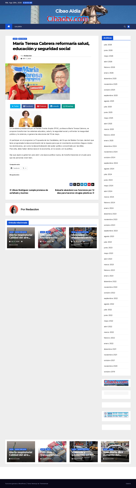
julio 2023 (108, 242)
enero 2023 (108, 276)
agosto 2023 (109, 236)
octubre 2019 (109, 372)
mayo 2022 (108, 321)
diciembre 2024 (110, 146)
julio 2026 (108, 45)
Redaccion (28, 56)
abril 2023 (108, 259)
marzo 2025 (109, 129)
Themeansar (44, 483)
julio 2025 (108, 107)
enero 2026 (109, 73)
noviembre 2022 (110, 287)
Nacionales (22, 38)
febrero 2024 (109, 202)
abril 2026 (108, 62)
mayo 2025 (108, 118)
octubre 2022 (109, 293)
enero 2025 (108, 140)
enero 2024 (109, 208)
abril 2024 (108, 191)
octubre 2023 (109, 225)
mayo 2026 (108, 56)
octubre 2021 (109, 360)
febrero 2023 (109, 270)
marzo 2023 (109, 264)
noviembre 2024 (111, 152)
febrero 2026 (109, 67)
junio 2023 (108, 248)
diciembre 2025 (110, 78)
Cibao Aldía (67, 11)
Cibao (48, 232)
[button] (125, 27)
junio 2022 (108, 315)
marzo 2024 (109, 197)
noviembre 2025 (110, 84)
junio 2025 (108, 112)
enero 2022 (108, 343)
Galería (18, 27)
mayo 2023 (108, 253)
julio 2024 (108, 174)
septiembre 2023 (111, 231)
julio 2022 (108, 310)
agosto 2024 (109, 169)
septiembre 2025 (111, 95)
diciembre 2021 (110, 349)
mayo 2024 (108, 186)
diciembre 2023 (110, 214)
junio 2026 (108, 50)
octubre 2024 (109, 157)
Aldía (15, 38)
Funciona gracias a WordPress (15, 483)
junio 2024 (108, 180)
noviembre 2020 (111, 366)
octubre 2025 (109, 90)
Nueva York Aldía (20, 232)
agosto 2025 (109, 101)
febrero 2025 (109, 135)
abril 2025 (108, 124)
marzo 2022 (109, 332)
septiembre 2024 (111, 163)
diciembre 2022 (110, 281)
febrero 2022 (109, 338)
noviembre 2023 (110, 219)
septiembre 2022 (111, 298)
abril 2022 (108, 326)
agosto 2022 (109, 304)
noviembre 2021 (110, 355)
